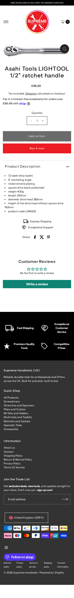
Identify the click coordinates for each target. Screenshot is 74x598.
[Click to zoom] (64, 48)
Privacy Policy (12, 463)
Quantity (37, 112)
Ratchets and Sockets (17, 421)
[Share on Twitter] (42, 237)
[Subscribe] (65, 499)
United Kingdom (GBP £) (29, 517)
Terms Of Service (14, 467)
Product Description (22, 166)
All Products (11, 397)
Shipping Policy (13, 455)
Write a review (37, 284)
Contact (9, 451)
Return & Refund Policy (18, 459)
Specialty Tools (13, 425)
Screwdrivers (12, 401)
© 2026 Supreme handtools (21, 572)
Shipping (30, 93)
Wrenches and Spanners (19, 405)
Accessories (11, 429)
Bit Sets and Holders (16, 413)
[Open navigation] (6, 22)
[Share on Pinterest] (48, 237)
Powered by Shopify (51, 572)
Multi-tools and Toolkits (18, 417)
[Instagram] (6, 548)
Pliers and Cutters (14, 409)
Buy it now (37, 148)
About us (9, 447)
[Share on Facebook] (35, 237)
